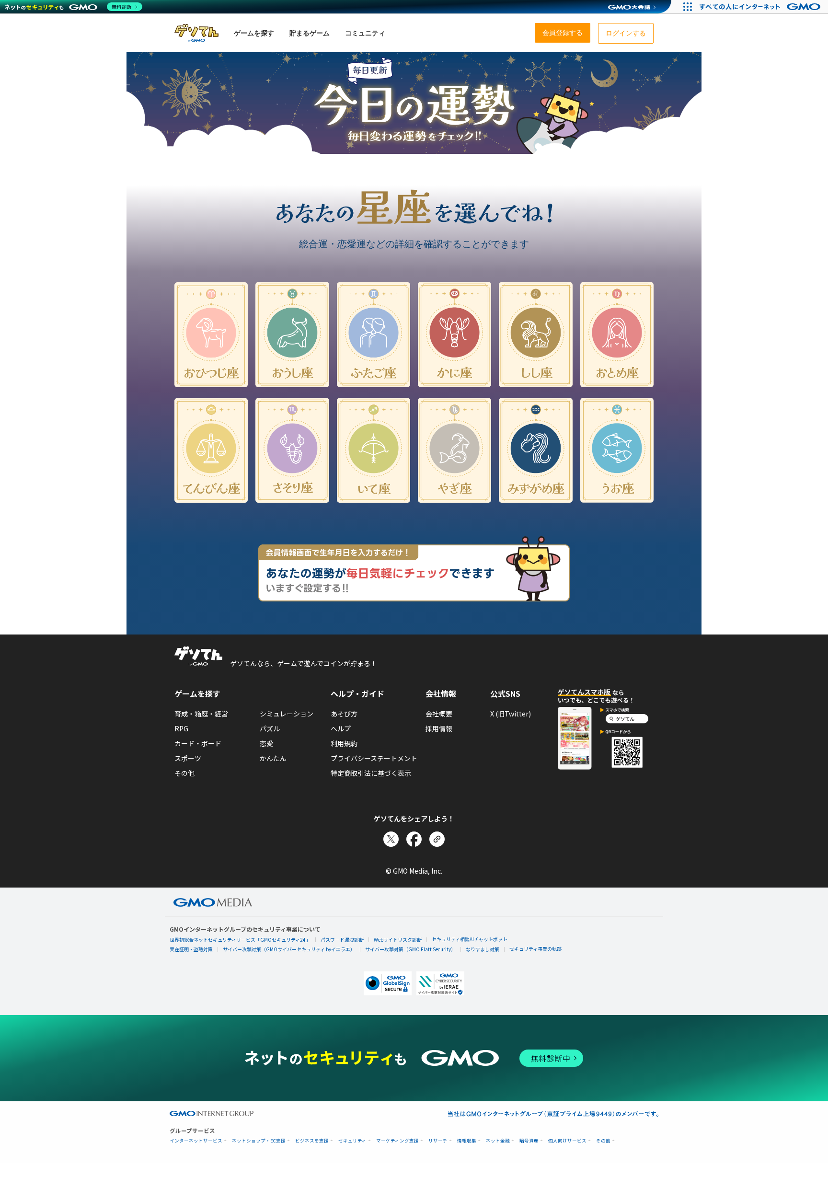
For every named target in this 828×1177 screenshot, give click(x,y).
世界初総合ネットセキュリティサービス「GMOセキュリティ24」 (240, 939)
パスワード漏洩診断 (342, 939)
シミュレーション (286, 713)
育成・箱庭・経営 (201, 713)
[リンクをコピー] (437, 839)
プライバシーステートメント (374, 758)
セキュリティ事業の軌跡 (535, 948)
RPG (181, 728)
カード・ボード (197, 743)
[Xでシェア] (391, 839)
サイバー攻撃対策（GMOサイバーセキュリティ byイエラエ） (289, 949)
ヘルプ (341, 728)
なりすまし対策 (482, 949)
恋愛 (266, 743)
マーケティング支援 (397, 1141)
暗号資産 (529, 1141)
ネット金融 (498, 1141)
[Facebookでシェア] (414, 839)
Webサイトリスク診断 (398, 939)
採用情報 (439, 728)
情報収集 (466, 1141)
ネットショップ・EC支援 (259, 1141)
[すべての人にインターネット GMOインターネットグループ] (761, 6)
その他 (184, 773)
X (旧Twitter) (510, 713)
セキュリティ (352, 1141)
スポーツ (187, 758)
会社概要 (439, 713)
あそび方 (344, 713)
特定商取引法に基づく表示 (371, 773)
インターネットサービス (196, 1141)
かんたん (273, 758)
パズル (270, 728)
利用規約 (344, 743)
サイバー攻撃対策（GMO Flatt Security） (410, 949)
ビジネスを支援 (312, 1141)
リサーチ (438, 1141)
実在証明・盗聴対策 (191, 949)
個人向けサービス (567, 1141)
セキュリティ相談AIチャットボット (469, 939)
